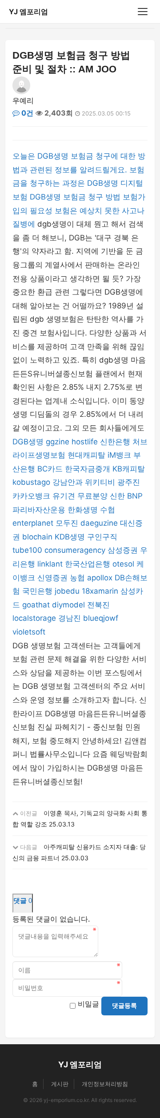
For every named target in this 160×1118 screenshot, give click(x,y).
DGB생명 (28, 441)
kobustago (31, 482)
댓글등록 (124, 1005)
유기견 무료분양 (80, 495)
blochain (37, 536)
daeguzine (99, 523)
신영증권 (52, 577)
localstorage (34, 618)
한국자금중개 (87, 468)
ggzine (57, 441)
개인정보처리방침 (105, 1083)
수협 (107, 509)
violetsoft (28, 631)
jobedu (67, 591)
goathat (36, 604)
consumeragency (74, 550)
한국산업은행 (87, 563)
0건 (26, 112)
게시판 (59, 1083)
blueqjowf (100, 618)
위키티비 (100, 482)
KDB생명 (70, 536)
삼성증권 (123, 550)
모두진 (67, 523)
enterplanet (32, 523)
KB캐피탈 (128, 468)
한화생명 (83, 509)
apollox (99, 577)
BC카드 (50, 468)
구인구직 (102, 536)
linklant (50, 563)
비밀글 (88, 1003)
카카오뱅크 (31, 495)
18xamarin (100, 591)
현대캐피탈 (86, 455)
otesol (123, 563)
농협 (77, 577)
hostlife (85, 441)
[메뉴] (142, 11)
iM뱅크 (119, 455)
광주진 (128, 482)
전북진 (98, 604)
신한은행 (115, 441)
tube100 (27, 550)
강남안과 (67, 482)
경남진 (69, 618)
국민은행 (37, 591)
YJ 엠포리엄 (28, 11)
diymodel (68, 604)
